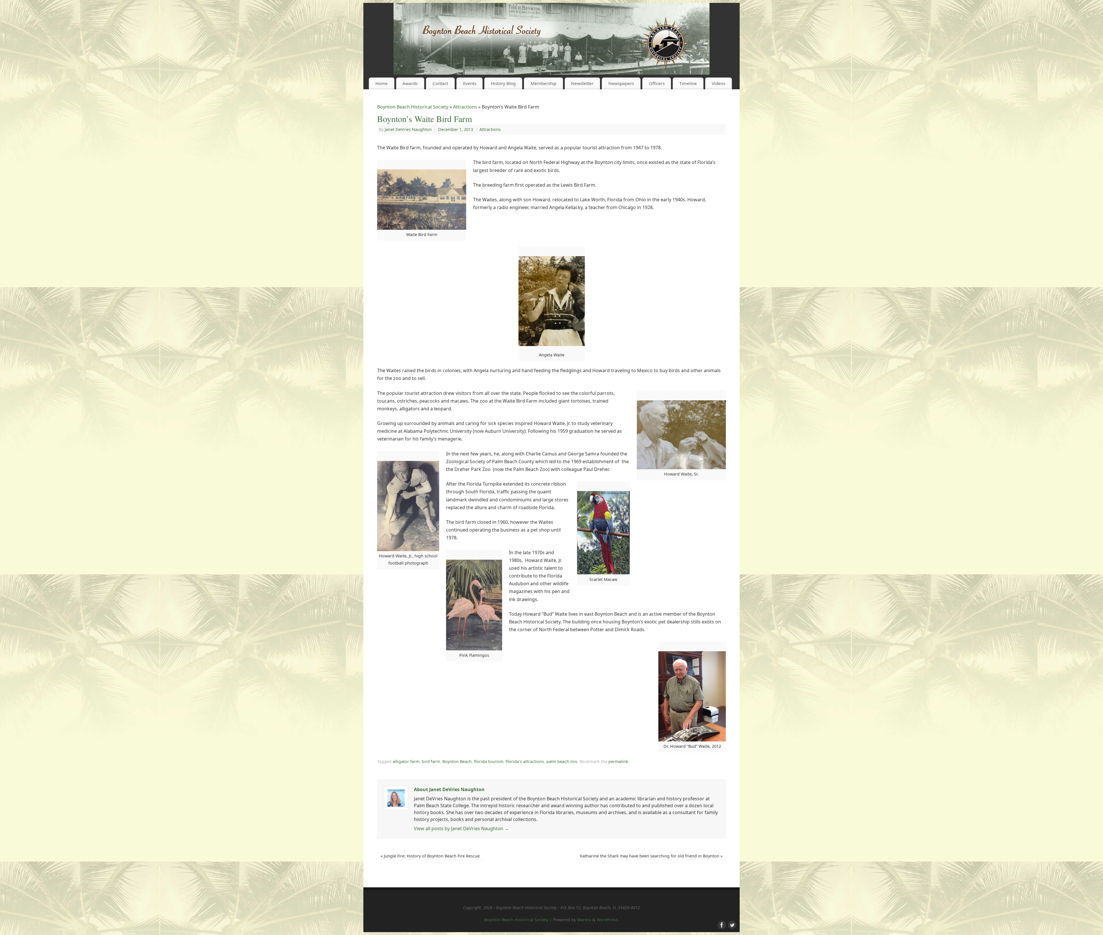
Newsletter (582, 83)
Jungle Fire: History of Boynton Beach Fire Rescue (430, 856)
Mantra (584, 919)
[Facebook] (721, 924)
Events (469, 83)
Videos (718, 83)
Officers (657, 83)
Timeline (688, 83)
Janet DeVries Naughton (408, 129)
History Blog (503, 83)
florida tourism (488, 761)
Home (381, 83)
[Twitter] (731, 924)
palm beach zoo (561, 761)
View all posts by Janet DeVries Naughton (461, 828)
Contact (440, 83)
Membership (543, 83)
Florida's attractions (525, 761)
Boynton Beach (457, 761)
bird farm (431, 761)
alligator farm (406, 761)
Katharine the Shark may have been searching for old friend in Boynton (651, 856)
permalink (618, 761)
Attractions (465, 107)
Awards (410, 83)
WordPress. (608, 919)
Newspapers (621, 83)
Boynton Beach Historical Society (412, 107)
